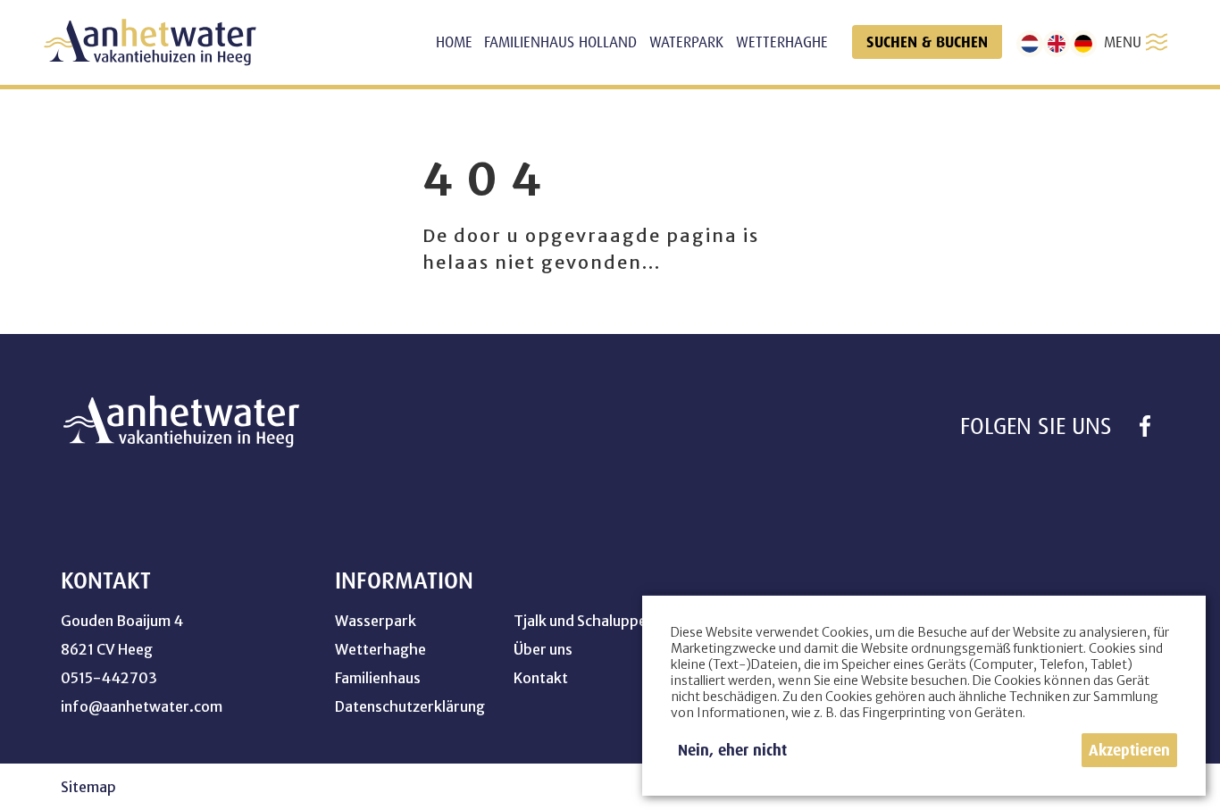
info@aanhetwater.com (141, 706)
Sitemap (88, 787)
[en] (1056, 43)
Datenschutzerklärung (410, 706)
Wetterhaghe (380, 649)
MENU (1122, 42)
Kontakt (541, 678)
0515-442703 (109, 678)
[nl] (1029, 43)
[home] (150, 42)
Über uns (543, 649)
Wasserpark (375, 621)
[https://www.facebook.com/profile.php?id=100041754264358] (1145, 426)
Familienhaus (378, 678)
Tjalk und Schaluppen (584, 621)
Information (404, 580)
